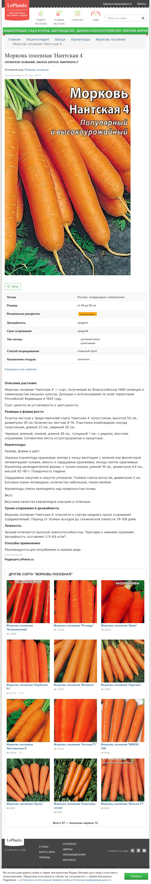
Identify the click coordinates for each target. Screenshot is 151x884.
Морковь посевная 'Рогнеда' (73, 625)
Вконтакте (132, 851)
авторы (68, 849)
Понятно (136, 876)
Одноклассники (138, 851)
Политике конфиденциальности (92, 880)
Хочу (14, 286)
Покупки (129, 31)
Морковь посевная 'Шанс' (119, 625)
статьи (43, 846)
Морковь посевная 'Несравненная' (19, 627)
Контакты (69, 859)
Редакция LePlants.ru (19, 559)
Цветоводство (63, 31)
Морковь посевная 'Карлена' (121, 685)
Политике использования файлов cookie (46, 880)
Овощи (60, 39)
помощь (44, 857)
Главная (14, 39)
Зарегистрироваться (117, 4)
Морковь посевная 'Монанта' (74, 685)
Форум (142, 31)
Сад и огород (39, 31)
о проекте (69, 843)
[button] (75, 177)
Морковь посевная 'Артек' (24, 804)
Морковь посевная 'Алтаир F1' (75, 744)
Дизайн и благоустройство (99, 31)
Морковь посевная (110, 39)
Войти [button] (141, 4)
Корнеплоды (80, 39)
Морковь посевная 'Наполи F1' (122, 804)
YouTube (144, 851)
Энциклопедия (15, 31)
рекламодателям (74, 854)
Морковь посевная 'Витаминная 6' (19, 746)
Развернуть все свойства (21, 369)
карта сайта (47, 852)
